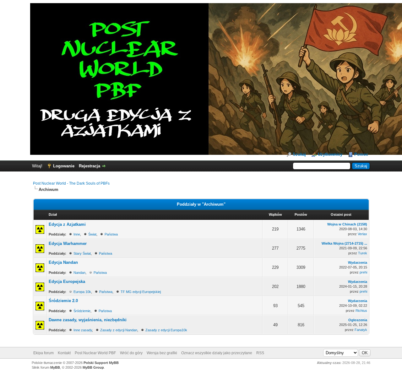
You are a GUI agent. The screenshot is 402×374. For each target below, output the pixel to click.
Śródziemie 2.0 (63, 300)
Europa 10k (82, 292)
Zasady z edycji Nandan (118, 330)
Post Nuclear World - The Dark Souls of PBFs (71, 183)
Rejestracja (89, 166)
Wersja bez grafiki (162, 353)
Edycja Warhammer (68, 243)
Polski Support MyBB (101, 363)
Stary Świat (82, 253)
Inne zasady (82, 330)
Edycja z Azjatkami (67, 224)
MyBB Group (93, 367)
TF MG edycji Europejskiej (141, 292)
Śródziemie (81, 311)
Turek (362, 253)
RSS (260, 353)
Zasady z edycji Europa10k (166, 330)
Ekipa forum (43, 353)
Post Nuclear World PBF (95, 353)
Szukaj (299, 154)
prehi (363, 272)
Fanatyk (361, 330)
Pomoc (361, 154)
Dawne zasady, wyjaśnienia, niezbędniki (88, 319)
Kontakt (64, 353)
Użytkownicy (330, 154)
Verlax (362, 234)
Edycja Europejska (67, 281)
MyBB (55, 367)
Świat (92, 234)
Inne (76, 234)
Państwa (111, 234)
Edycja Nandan (63, 262)
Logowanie (63, 166)
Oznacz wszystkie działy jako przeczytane (216, 353)
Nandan (79, 272)
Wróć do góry (131, 353)
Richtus (361, 310)
